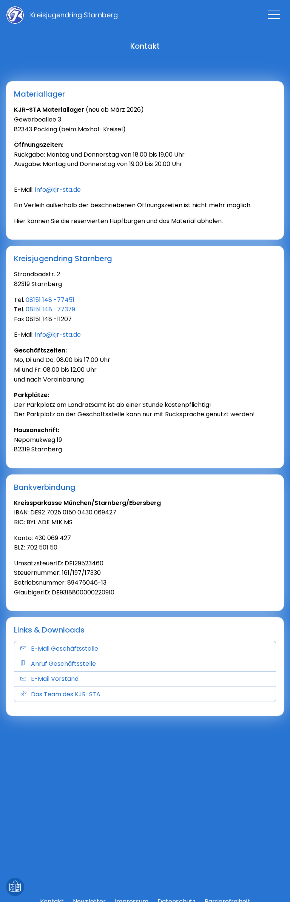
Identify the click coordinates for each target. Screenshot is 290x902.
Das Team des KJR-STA (65, 694)
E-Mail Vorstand (55, 678)
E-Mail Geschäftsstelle (64, 648)
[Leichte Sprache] (15, 887)
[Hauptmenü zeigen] (274, 15)
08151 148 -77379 (50, 309)
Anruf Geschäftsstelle (63, 663)
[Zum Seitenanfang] (275, 887)
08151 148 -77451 (50, 300)
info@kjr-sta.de (58, 189)
